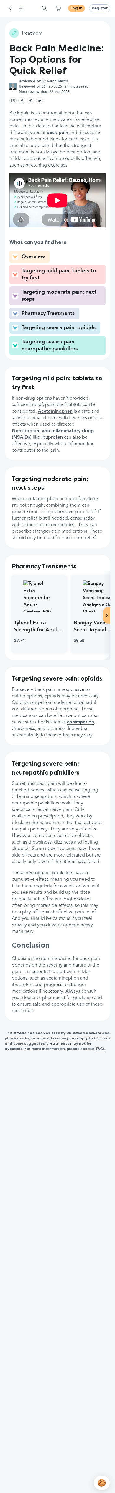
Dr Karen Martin (55, 81)
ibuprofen (52, 437)
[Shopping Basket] (58, 8)
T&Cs (100, 1049)
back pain (57, 132)
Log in (76, 8)
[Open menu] (21, 8)
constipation (80, 722)
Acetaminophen (55, 411)
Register (100, 8)
